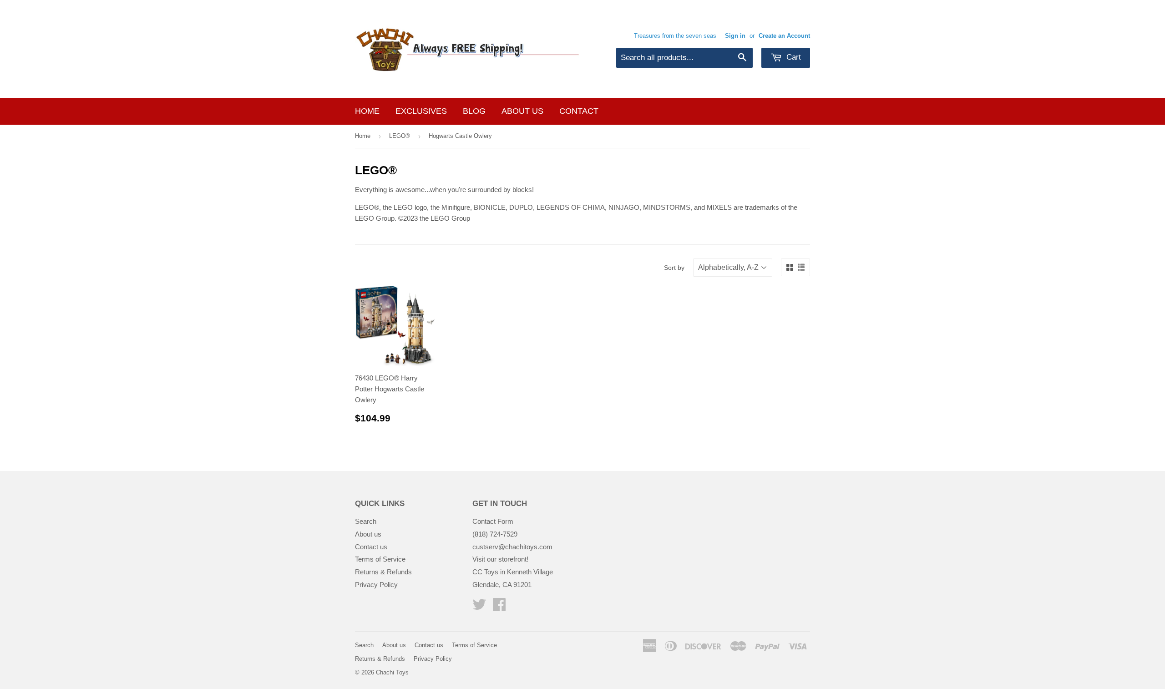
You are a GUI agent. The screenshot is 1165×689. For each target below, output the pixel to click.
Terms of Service (380, 559)
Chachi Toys (392, 672)
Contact (578, 111)
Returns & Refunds (383, 572)
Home (367, 111)
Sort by (674, 267)
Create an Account (784, 35)
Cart (792, 57)
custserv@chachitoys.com (512, 547)
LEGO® (399, 135)
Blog (474, 111)
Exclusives (421, 111)
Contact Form (492, 521)
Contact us (371, 547)
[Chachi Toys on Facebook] (499, 607)
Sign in (735, 35)
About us (522, 111)
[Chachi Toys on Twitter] (479, 607)
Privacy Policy (376, 584)
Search (365, 521)
